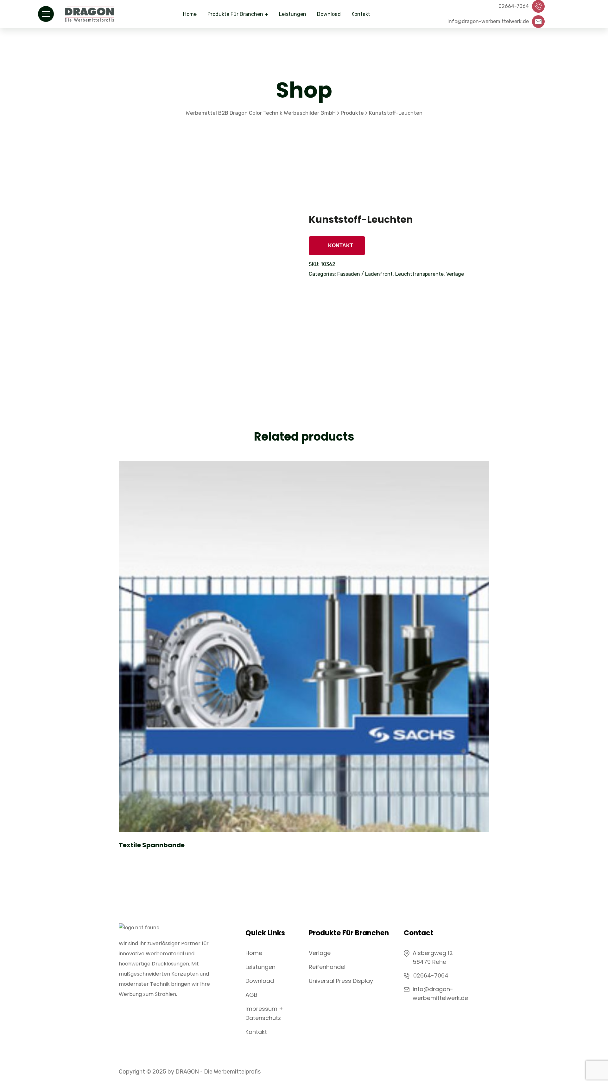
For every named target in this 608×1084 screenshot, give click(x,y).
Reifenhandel (327, 967)
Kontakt (361, 14)
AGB (251, 995)
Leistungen (292, 14)
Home (190, 14)
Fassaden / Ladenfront (365, 274)
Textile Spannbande (152, 845)
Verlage (455, 274)
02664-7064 (430, 975)
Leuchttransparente (419, 274)
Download (329, 14)
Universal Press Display (341, 981)
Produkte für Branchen (235, 14)
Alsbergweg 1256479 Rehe (433, 957)
